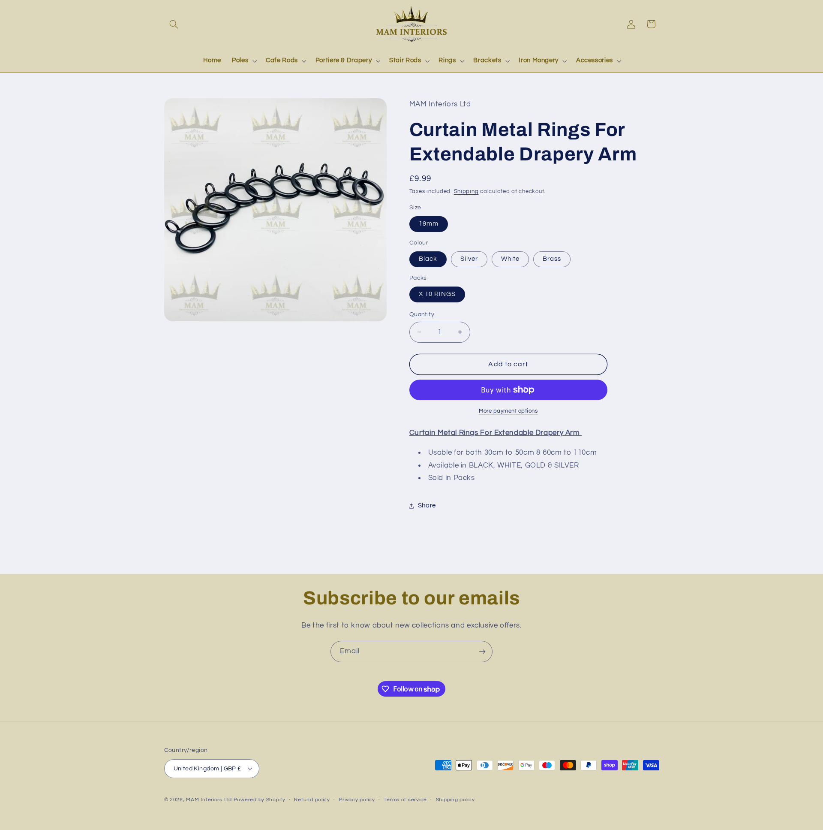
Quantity (421, 314)
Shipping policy (455, 799)
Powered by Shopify (259, 799)
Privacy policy (357, 799)
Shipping (466, 191)
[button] (174, 24)
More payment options (508, 411)
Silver (469, 259)
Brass (552, 259)
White (510, 259)
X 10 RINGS (437, 294)
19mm (429, 223)
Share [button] (427, 505)
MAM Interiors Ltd (209, 799)
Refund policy (312, 799)
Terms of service (405, 799)
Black (428, 259)
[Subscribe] (482, 651)
